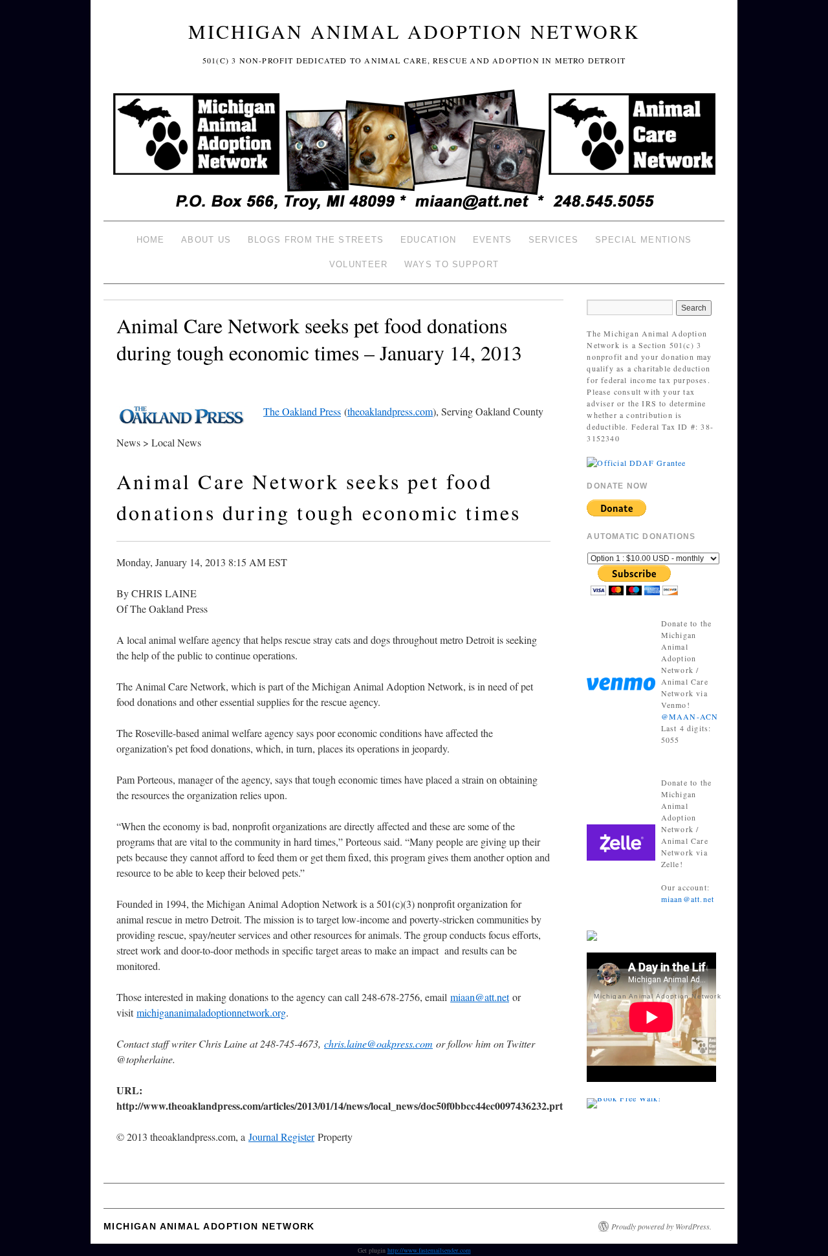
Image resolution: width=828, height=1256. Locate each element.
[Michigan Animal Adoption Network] (414, 151)
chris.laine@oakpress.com (378, 1043)
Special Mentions (643, 240)
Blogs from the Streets (316, 240)
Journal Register (281, 1136)
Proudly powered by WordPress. (661, 1226)
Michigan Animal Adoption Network (414, 31)
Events (492, 240)
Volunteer (358, 264)
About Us (206, 240)
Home (150, 240)
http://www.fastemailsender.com (429, 1250)
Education (428, 240)
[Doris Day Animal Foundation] (636, 461)
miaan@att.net (479, 997)
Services (553, 240)
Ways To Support (451, 264)
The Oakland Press (302, 411)
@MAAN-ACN (690, 716)
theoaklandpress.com (390, 411)
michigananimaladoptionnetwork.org (211, 1012)
